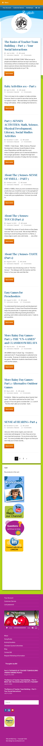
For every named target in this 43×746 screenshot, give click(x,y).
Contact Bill (8, 652)
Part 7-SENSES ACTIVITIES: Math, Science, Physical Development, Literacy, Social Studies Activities (21, 128)
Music (6, 636)
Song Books (8, 639)
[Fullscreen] (36, 628)
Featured (16, 55)
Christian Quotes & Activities (13, 646)
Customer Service (10, 601)
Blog (5, 649)
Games (16, 302)
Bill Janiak (22, 53)
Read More (9, 73)
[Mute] (33, 628)
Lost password (9, 604)
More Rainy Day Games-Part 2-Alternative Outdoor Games (20, 383)
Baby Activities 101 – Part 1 (20, 86)
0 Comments (27, 55)
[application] (21, 620)
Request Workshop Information (14, 656)
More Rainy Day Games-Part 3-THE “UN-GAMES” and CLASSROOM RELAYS (20, 338)
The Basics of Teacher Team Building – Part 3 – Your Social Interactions (21, 45)
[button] (5, 3)
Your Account (8, 598)
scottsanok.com (20, 741)
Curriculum (10, 55)
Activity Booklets (9, 642)
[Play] (7, 628)
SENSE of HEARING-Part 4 (20, 422)
